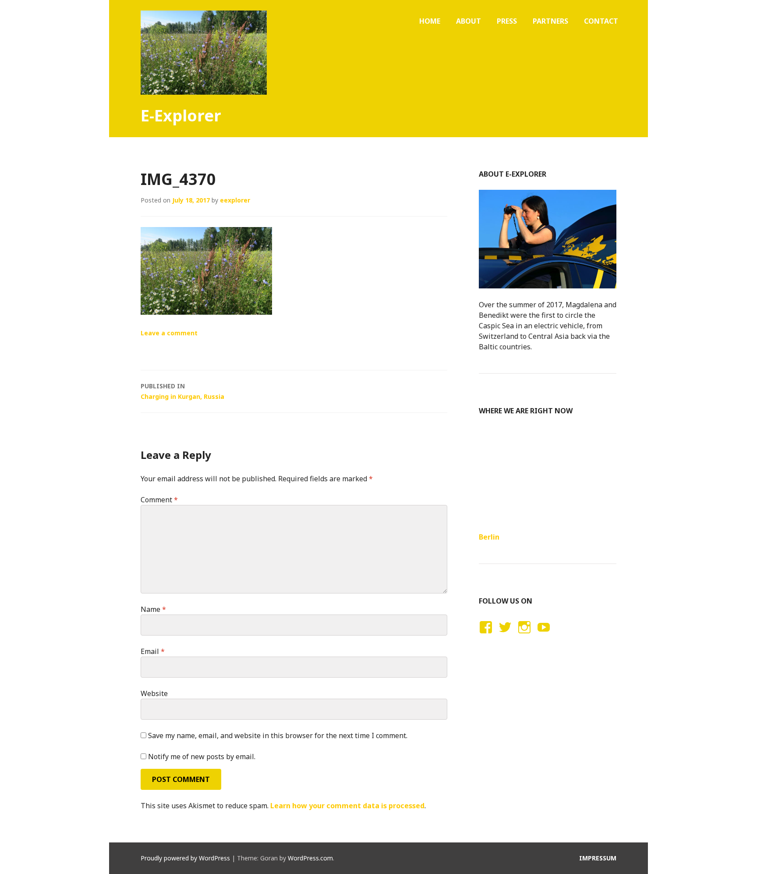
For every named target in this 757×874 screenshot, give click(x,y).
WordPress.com (310, 858)
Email (153, 651)
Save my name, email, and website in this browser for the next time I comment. (277, 735)
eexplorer (235, 200)
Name (153, 609)
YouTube (542, 635)
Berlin (489, 537)
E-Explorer (181, 115)
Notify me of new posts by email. (201, 756)
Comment (159, 500)
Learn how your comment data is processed (347, 805)
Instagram (524, 635)
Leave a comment (169, 333)
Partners (550, 21)
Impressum (597, 858)
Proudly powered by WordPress (185, 858)
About (468, 21)
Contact (601, 21)
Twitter (505, 635)
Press (507, 21)
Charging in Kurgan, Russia (182, 391)
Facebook (484, 635)
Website (154, 693)
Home (429, 21)
